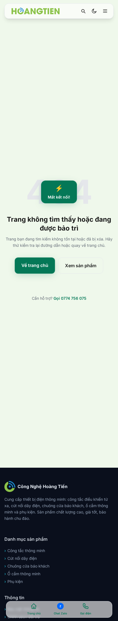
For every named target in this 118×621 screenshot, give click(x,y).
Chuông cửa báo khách (26, 566)
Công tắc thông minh (24, 550)
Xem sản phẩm (80, 265)
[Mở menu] (105, 11)
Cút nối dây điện (20, 558)
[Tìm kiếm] (83, 11)
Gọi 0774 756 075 (70, 298)
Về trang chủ (34, 265)
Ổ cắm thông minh (22, 573)
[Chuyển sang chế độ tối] (94, 11)
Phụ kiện (13, 581)
